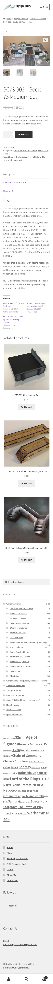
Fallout (14, 767)
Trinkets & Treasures (15, 685)
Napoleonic (12, 790)
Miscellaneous (12, 705)
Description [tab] (9, 174)
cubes (6, 767)
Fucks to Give (36, 768)
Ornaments (11, 796)
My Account (9, 979)
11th (4, 738)
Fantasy (25, 767)
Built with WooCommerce (15, 967)
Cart (40, 977)
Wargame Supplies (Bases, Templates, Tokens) (27, 680)
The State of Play (30, 807)
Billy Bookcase (37, 750)
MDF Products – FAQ (16, 864)
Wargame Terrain (21, 18)
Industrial (25, 773)
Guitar (15, 773)
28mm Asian (15, 671)
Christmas (22, 761)
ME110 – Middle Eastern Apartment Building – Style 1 (13, 319)
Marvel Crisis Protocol (17, 785)
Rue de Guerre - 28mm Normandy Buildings (28, 642)
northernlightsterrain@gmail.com (20, 944)
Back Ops (25, 750)
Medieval (38, 785)
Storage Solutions (14, 690)
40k (43, 157)
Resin (46, 797)
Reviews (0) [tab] (8, 190)
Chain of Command (27, 755)
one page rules (30, 790)
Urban (24, 157)
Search (26, 979)
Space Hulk (39, 801)
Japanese (40, 773)
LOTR (44, 779)
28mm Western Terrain (19, 623)
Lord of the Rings (25, 778)
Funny (44, 767)
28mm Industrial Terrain (20, 666)
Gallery (10, 869)
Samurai (14, 801)
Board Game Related (15, 695)
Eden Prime (14, 676)
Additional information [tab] (14, 182)
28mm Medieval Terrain (20, 656)
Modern (37, 157)
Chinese (8, 761)
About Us (11, 874)
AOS (43, 744)
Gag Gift (6, 773)
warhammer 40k (15, 160)
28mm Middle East (18, 632)
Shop (9, 853)
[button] (45, 40)
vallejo (24, 814)
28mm (10, 157)
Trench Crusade (16, 637)
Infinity (17, 157)
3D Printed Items (13, 709)
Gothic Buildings (17, 647)
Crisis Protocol (39, 762)
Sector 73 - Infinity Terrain (25, 150)
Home (9, 18)
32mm (20, 737)
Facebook (12, 905)
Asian (16, 750)
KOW (6, 779)
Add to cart (23, 134)
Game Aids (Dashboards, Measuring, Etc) (24, 700)
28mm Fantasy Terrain (19, 661)
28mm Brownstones (18, 628)
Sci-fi (30, 157)
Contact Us (12, 880)
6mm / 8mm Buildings (19, 652)
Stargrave (10, 807)
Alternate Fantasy (28, 744)
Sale (5, 160)
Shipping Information (17, 858)
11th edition (11, 738)
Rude (5, 802)
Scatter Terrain (25, 802)
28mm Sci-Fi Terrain (38, 18)
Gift (10, 773)
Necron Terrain (19, 618)
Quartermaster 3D (14, 714)
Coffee (31, 762)
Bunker (7, 756)
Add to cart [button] (26, 407)
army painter (7, 751)
